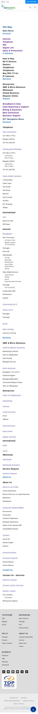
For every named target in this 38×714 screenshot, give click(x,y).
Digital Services (9, 437)
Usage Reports (9, 275)
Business (7, 79)
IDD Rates (6, 224)
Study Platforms (9, 266)
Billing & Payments (12, 110)
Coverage (6, 285)
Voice (5, 451)
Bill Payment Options (10, 601)
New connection (9, 132)
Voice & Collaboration (10, 355)
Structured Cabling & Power (12, 382)
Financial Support (9, 375)
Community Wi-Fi (10, 304)
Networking (7, 401)
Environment (7, 511)
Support (6, 99)
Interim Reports (8, 565)
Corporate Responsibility (13, 508)
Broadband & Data (12, 104)
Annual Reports (8, 562)
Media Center (23, 643)
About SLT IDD (8, 221)
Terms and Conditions (12, 701)
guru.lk (7, 279)
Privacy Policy (28, 701)
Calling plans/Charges (12, 149)
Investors (21, 640)
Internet (7, 39)
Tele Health (7, 187)
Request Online (10, 96)
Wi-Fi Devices (9, 61)
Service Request (11, 469)
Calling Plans (9, 155)
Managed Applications (10, 379)
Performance (7, 294)
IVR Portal (6, 190)
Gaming (7, 268)
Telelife (5, 207)
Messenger (8, 260)
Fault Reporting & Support (16, 107)
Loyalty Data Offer (9, 291)
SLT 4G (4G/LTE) (9, 142)
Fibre (3, 618)
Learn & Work (9, 264)
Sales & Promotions (13, 51)
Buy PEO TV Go (10, 73)
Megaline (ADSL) (9, 139)
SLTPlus (6, 200)
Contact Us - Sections (14, 575)
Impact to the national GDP (12, 525)
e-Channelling (7, 180)
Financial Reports (10, 558)
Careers (6, 535)
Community (7, 515)
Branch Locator (9, 591)
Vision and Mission (9, 491)
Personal (7, 34)
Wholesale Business (11, 465)
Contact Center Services (13, 585)
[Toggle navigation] (35, 7)
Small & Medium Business (14, 348)
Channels (4, 640)
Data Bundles (7, 255)
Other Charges (9, 158)
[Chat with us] (33, 709)
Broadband (7, 234)
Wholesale (8, 90)
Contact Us (8, 570)
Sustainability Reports (10, 529)
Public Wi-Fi (8, 310)
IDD (4, 45)
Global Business (11, 93)
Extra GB (6, 251)
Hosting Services (24, 628)
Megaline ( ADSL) (10, 242)
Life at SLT (6, 539)
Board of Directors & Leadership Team (16, 494)
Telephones (8, 67)
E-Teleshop (8, 53)
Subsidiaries (7, 501)
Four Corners (30, 708)
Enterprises (8, 84)
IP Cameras (8, 76)
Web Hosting (8, 329)
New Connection (11, 113)
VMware (6, 419)
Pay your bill (32, 1)
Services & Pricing (9, 333)
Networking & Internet (10, 351)
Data (5, 445)
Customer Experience (10, 518)
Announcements (9, 553)
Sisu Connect (7, 197)
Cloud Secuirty (9, 426)
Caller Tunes (7, 183)
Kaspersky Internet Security (13, 281)
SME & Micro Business (14, 87)
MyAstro (6, 194)
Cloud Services (9, 412)
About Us (7, 477)
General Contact (10, 580)
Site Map (24, 698)
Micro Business (9, 368)
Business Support (12, 116)
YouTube (7, 257)
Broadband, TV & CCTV (11, 372)
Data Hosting (7, 358)
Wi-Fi (20, 624)
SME (3, 658)
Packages (6, 248)
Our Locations (8, 595)
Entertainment (9, 262)
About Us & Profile (10, 487)
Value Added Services (12, 176)
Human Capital (8, 542)
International (9, 212)
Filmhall (7, 277)
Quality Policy (19, 703)
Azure (5, 416)
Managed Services (9, 362)
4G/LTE (4, 624)
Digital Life (8, 48)
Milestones (6, 498)
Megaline (4, 621)
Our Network (8, 597)
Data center (8, 431)
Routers (7, 64)
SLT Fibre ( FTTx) (9, 135)
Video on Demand (7, 643)
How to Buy (8, 59)
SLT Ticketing (7, 204)
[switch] (5, 2)
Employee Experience (10, 522)
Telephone (8, 42)
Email (5, 324)
